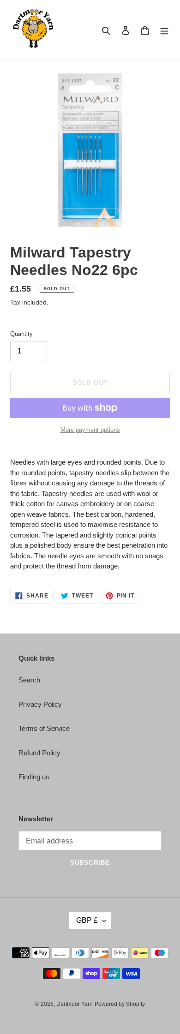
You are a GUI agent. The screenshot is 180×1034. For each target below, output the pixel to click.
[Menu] (164, 30)
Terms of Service (44, 728)
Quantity (21, 333)
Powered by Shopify (120, 1004)
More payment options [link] (90, 429)
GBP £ (87, 920)
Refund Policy (39, 753)
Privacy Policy (40, 704)
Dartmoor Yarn (74, 1004)
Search (29, 680)
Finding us (33, 777)
